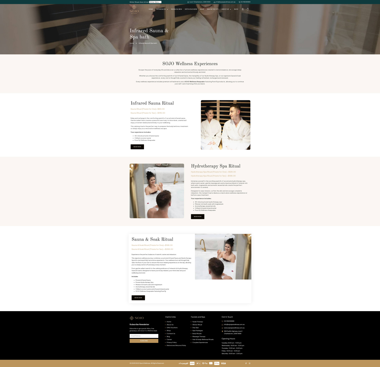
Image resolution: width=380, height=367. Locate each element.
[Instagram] (249, 363)
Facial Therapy (197, 322)
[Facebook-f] (246, 363)
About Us (225, 9)
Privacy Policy (172, 342)
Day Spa (195, 328)
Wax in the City (213, 9)
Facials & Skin (176, 9)
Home (151, 9)
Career (169, 339)
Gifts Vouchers (191, 9)
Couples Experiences (200, 342)
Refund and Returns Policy (176, 345)
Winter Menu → (155, 2)
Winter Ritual (197, 325)
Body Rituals (196, 333)
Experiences (161, 9)
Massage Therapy (198, 336)
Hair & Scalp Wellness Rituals (203, 339)
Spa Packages (197, 331)
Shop (202, 9)
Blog (236, 9)
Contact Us (171, 333)
